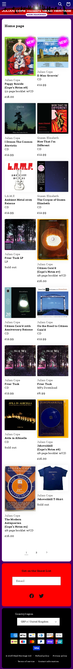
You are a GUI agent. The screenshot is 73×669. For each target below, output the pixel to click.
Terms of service (26, 661)
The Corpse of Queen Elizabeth (51, 201)
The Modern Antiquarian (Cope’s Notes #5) (16, 523)
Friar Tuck (12, 384)
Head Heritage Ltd (22, 655)
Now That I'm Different (46, 143)
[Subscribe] (56, 581)
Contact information (48, 661)
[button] (4, 4)
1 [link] (26, 552)
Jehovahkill (50, 499)
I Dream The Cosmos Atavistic (19, 143)
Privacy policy (60, 656)
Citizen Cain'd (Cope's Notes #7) (48, 269)
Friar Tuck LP (14, 258)
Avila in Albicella (16, 438)
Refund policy (42, 656)
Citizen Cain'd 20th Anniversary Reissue (19, 327)
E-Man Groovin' (47, 75)
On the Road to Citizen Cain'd (52, 327)
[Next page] (46, 552)
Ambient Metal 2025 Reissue (18, 201)
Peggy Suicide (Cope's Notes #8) (16, 85)
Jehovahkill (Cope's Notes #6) (48, 447)
